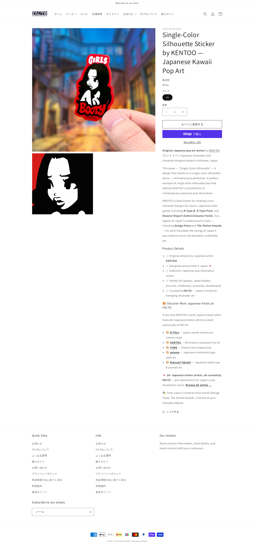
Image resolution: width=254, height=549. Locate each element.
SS (167, 97)
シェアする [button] (172, 411)
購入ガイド (38, 461)
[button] (71, 14)
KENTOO (214, 150)
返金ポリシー (39, 492)
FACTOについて (40, 449)
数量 (164, 105)
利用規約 (37, 486)
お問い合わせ (39, 467)
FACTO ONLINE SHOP (121, 541)
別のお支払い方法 (192, 142)
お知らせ (37, 443)
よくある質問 (39, 455)
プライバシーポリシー (44, 473)
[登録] (90, 512)
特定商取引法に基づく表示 (47, 479)
